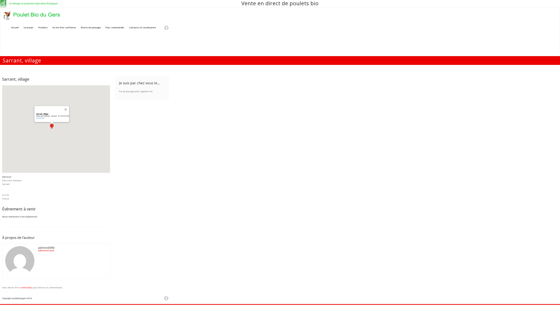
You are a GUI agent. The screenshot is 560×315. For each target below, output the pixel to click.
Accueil (15, 27)
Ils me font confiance (64, 27)
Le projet (29, 27)
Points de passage (91, 27)
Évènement (40, 118)
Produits (43, 27)
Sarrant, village (15, 79)
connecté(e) (26, 287)
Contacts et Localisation (142, 27)
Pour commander (115, 27)
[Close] (65, 109)
